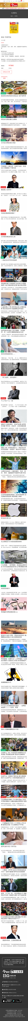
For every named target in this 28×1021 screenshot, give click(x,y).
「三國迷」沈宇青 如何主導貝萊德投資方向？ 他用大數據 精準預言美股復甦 (13, 871)
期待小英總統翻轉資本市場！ (10, 729)
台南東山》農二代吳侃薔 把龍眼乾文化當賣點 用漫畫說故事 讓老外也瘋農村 (13, 753)
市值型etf (7, 8)
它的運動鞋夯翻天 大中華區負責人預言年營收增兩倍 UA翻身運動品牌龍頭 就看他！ (14, 801)
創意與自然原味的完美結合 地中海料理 (13, 96)
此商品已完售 (6, 72)
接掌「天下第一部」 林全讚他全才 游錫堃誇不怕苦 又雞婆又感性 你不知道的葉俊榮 (13, 895)
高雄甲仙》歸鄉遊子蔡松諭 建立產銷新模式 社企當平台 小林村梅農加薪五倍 (13, 777)
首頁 (12, 16)
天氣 (23, 8)
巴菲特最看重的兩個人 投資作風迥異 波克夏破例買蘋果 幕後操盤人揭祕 (13, 495)
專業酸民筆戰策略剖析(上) (9, 612)
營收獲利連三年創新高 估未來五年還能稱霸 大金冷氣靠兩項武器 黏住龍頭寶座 (13, 284)
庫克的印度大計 (6, 518)
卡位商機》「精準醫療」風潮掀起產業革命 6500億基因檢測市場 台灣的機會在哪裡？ (14, 566)
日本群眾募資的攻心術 (8, 237)
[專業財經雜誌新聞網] (14, 5)
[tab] (4, 78)
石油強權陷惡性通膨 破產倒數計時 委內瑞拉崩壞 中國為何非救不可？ (13, 917)
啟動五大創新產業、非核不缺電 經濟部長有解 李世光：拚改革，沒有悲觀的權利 (13, 426)
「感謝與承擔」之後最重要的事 (11, 940)
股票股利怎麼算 (13, 8)
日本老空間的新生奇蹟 (8, 143)
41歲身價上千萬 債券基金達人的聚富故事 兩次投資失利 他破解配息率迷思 (13, 308)
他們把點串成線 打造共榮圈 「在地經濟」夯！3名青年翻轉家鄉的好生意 (13, 331)
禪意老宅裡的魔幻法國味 (9, 119)
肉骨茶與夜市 (5, 588)
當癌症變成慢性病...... (8, 354)
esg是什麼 (19, 8)
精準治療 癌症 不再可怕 (8, 846)
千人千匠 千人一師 (7, 401)
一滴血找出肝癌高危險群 (9, 260)
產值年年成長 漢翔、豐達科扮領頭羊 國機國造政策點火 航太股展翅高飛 (13, 636)
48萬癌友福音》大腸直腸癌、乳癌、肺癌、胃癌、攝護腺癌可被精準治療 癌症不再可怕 (13, 472)
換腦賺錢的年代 (6, 682)
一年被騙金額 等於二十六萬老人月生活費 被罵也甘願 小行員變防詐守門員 (13, 824)
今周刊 (15, 16)
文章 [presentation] (4, 78)
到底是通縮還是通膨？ (8, 213)
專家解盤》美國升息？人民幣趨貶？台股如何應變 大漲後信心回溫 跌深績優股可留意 (14, 660)
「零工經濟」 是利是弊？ (9, 377)
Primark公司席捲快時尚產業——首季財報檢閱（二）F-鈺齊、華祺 (13, 706)
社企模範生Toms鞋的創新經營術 (11, 541)
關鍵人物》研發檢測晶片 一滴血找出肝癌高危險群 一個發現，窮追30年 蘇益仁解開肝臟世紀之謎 (14, 449)
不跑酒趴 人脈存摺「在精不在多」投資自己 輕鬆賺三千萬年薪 (13, 167)
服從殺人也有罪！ (7, 190)
